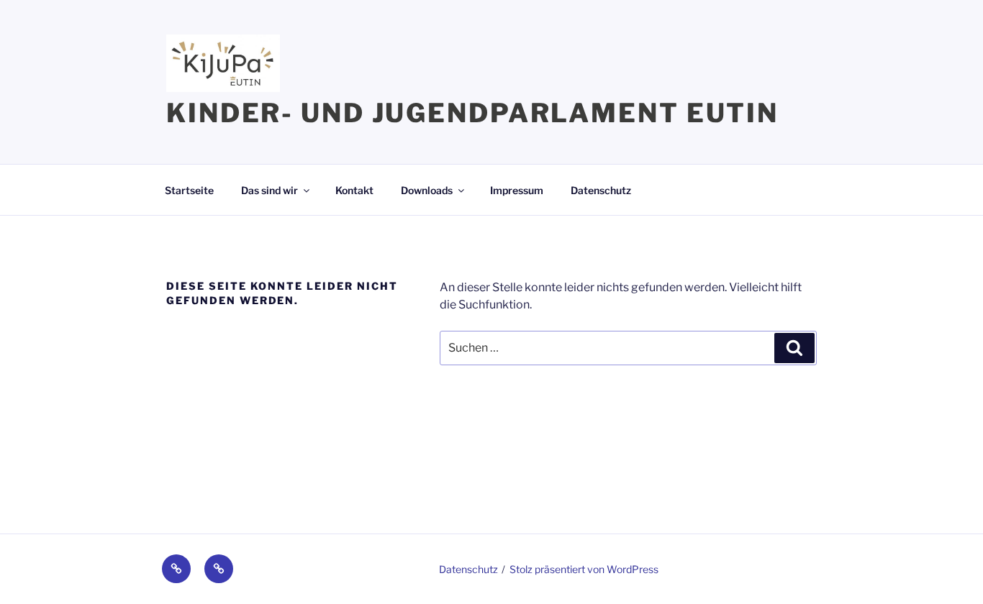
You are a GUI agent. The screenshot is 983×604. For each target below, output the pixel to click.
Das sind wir (269, 190)
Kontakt (354, 190)
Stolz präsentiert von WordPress (583, 569)
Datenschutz (601, 190)
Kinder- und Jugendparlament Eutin (472, 113)
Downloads (427, 190)
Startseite (189, 190)
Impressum (516, 190)
